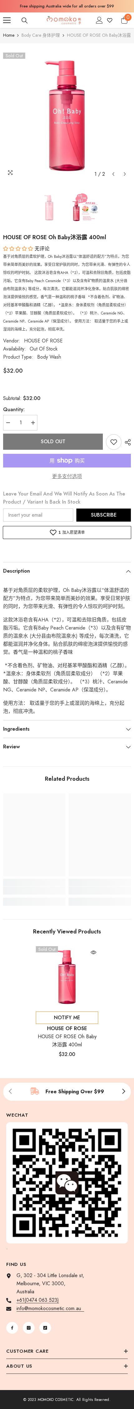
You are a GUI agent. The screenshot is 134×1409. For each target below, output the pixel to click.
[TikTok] (45, 1328)
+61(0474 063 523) (38, 1300)
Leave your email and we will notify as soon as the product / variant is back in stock (64, 497)
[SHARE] (126, 442)
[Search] (24, 20)
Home (8, 35)
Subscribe (104, 514)
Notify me (67, 1017)
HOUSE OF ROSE (43, 340)
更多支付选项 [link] (67, 476)
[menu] (7, 20)
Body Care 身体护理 (41, 35)
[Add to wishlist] (114, 442)
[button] (113, 174)
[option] (67, 6)
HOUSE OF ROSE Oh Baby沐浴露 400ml (67, 1040)
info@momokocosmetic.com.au (50, 1308)
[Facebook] (12, 1328)
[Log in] (99, 20)
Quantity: (14, 409)
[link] (34, 890)
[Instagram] (29, 1328)
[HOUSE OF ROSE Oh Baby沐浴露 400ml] (67, 977)
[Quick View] (93, 952)
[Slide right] (123, 1091)
